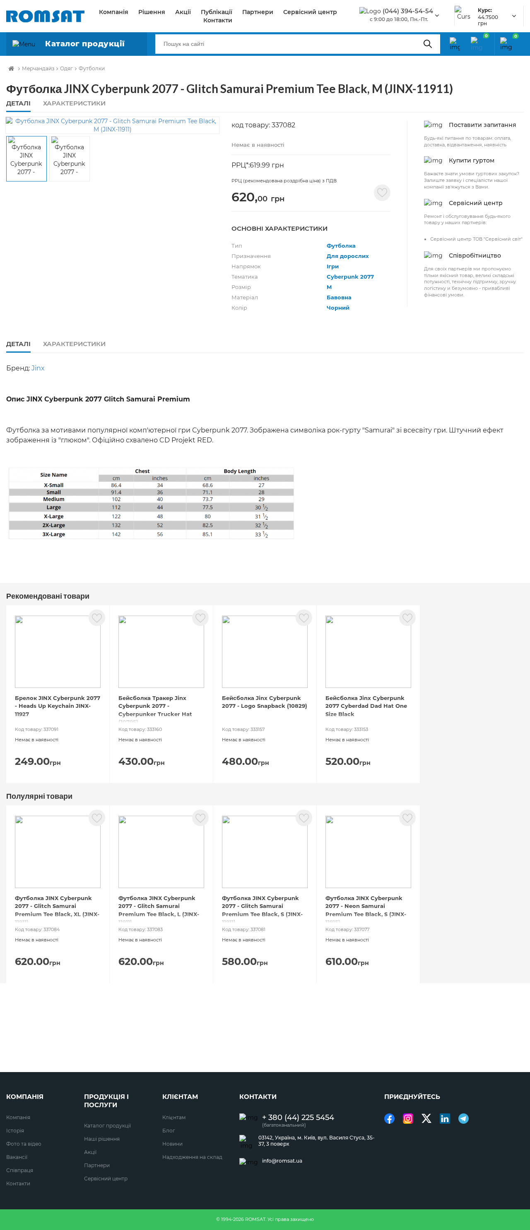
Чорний (338, 307)
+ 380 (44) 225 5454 (298, 1117)
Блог (168, 1130)
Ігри (333, 266)
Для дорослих (348, 256)
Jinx (38, 368)
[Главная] (11, 68)
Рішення (151, 12)
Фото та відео (23, 1144)
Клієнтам (174, 1117)
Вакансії (16, 1157)
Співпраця (19, 1170)
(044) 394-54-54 (408, 11)
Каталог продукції (107, 1126)
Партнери (257, 12)
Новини (172, 1144)
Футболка (341, 245)
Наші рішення (102, 1139)
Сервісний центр (310, 12)
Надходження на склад (192, 1157)
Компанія (113, 12)
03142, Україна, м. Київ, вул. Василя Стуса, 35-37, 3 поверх (316, 1140)
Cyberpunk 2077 (350, 276)
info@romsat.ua (282, 1161)
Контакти (217, 20)
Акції (183, 12)
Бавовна (339, 297)
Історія (15, 1130)
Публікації (216, 12)
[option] (112, 125)
